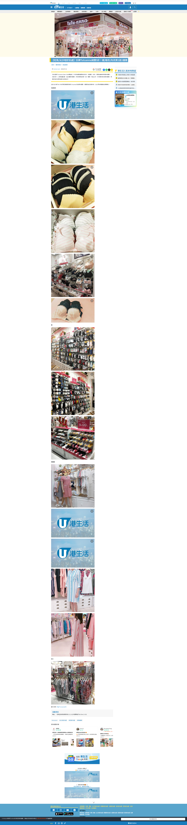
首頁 (52, 65)
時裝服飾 (80, 720)
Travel (63, 3)
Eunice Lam (57, 69)
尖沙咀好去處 (63, 720)
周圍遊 (110, 11)
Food (69, 3)
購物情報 (58, 65)
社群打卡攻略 (114, 3)
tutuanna (54, 720)
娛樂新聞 (83, 7)
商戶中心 (121, 3)
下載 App (128, 3)
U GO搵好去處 (104, 3)
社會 (131, 806)
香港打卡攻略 (127, 11)
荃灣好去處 (119, 806)
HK (58, 3)
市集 (86, 806)
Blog (80, 3)
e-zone (85, 3)
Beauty (74, 3)
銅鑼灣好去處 (104, 806)
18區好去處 (118, 11)
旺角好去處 (72, 720)
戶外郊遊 (87, 808)
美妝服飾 (65, 65)
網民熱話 (82, 812)
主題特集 (135, 11)
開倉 (90, 806)
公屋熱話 (77, 7)
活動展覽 (82, 806)
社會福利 (93, 808)
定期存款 (89, 7)
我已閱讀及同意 (153, 819)
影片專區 (104, 11)
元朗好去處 (112, 806)
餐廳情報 (82, 808)
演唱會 (53, 11)
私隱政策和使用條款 (41, 818)
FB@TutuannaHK (61, 707)
